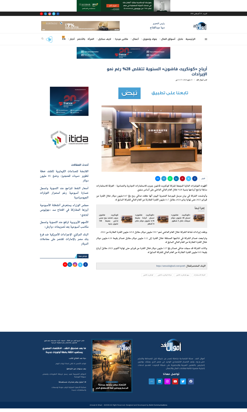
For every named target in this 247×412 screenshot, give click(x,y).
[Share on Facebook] (194, 182)
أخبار (72, 43)
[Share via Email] (157, 182)
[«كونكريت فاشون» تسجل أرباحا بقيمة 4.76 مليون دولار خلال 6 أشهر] (162, 223)
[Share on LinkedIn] (176, 182)
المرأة (91, 43)
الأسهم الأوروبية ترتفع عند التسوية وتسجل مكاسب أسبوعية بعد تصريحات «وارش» (64, 228)
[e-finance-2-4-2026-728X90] (123, 53)
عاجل (180, 43)
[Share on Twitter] (188, 182)
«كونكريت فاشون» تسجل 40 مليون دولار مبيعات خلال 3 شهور (180, 221)
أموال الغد (199, 83)
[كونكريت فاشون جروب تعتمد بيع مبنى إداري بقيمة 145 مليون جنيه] (126, 223)
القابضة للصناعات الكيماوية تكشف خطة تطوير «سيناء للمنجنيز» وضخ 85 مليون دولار (64, 180)
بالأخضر (81, 43)
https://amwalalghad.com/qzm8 (170, 269)
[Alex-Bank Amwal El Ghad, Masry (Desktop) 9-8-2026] (123, 2)
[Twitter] (53, 13)
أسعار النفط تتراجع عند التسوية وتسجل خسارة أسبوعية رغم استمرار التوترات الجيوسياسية (64, 197)
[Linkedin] (45, 13)
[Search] (42, 43)
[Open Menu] (206, 43)
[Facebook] (57, 13)
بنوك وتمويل (150, 43)
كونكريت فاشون (148, 278)
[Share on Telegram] (163, 182)
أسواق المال (168, 43)
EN (63, 43)
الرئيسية (190, 43)
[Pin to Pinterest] (182, 182)
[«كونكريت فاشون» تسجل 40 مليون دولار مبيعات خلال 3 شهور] (198, 222)
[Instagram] (49, 13)
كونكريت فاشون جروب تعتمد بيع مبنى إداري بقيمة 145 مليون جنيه (108, 223)
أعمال (135, 43)
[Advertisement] (123, 311)
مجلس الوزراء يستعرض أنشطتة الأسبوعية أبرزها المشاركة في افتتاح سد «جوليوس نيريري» (64, 214)
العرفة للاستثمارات (199, 278)
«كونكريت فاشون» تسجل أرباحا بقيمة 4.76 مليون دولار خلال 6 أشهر (144, 223)
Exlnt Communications (158, 409)
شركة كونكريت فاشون (165, 278)
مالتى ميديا (121, 43)
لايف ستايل (104, 43)
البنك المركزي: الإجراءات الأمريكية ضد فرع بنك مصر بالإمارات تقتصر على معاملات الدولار (64, 243)
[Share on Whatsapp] (170, 182)
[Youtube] (41, 13)
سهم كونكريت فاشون (182, 278)
